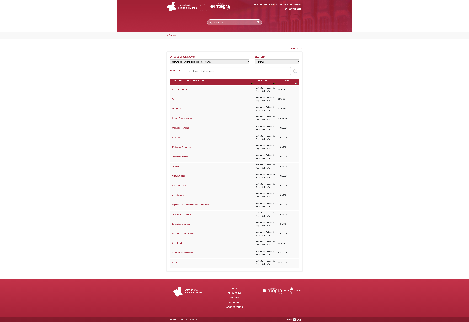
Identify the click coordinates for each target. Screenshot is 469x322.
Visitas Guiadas (178, 176)
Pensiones (176, 137)
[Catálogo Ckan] (297, 319)
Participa (283, 4)
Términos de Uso (173, 319)
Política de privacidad (189, 319)
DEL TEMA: (260, 56)
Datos (259, 4)
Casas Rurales (178, 243)
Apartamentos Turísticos (183, 233)
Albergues (176, 108)
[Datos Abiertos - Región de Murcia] (182, 6)
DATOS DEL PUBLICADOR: (182, 56)
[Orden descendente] (252, 83)
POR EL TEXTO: (177, 70)
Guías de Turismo (179, 89)
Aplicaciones (270, 4)
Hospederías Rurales (181, 185)
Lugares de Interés (180, 156)
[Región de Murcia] (292, 290)
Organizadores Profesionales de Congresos (190, 204)
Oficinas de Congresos (181, 147)
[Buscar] (295, 71)
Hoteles (175, 262)
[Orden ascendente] (252, 81)
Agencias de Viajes (180, 195)
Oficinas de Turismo (180, 128)
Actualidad (295, 4)
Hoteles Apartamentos (182, 118)
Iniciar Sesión (296, 48)
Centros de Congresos (181, 214)
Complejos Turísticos (181, 224)
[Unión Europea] (202, 6)
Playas (174, 99)
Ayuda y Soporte (293, 9)
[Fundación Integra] (220, 6)
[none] (258, 22)
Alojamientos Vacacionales (184, 253)
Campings (176, 166)
